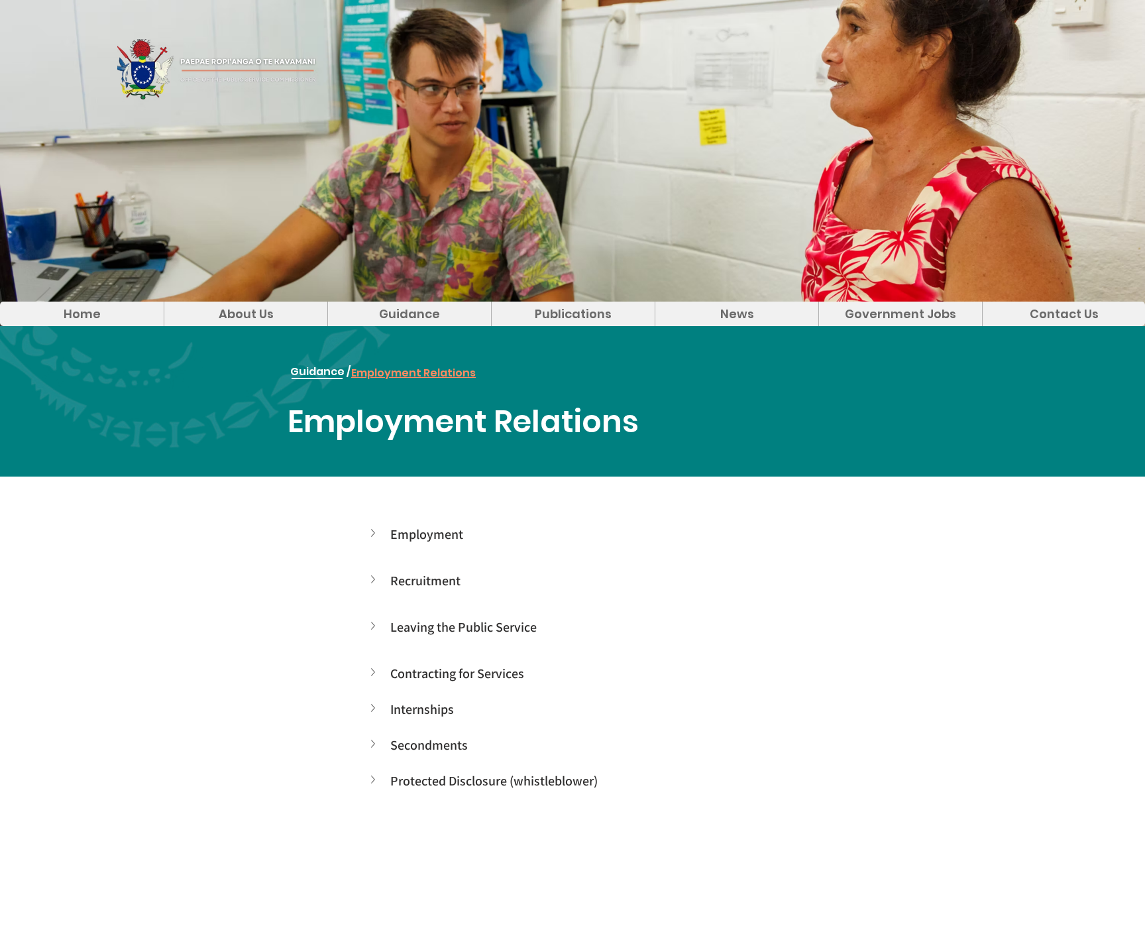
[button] (374, 533)
